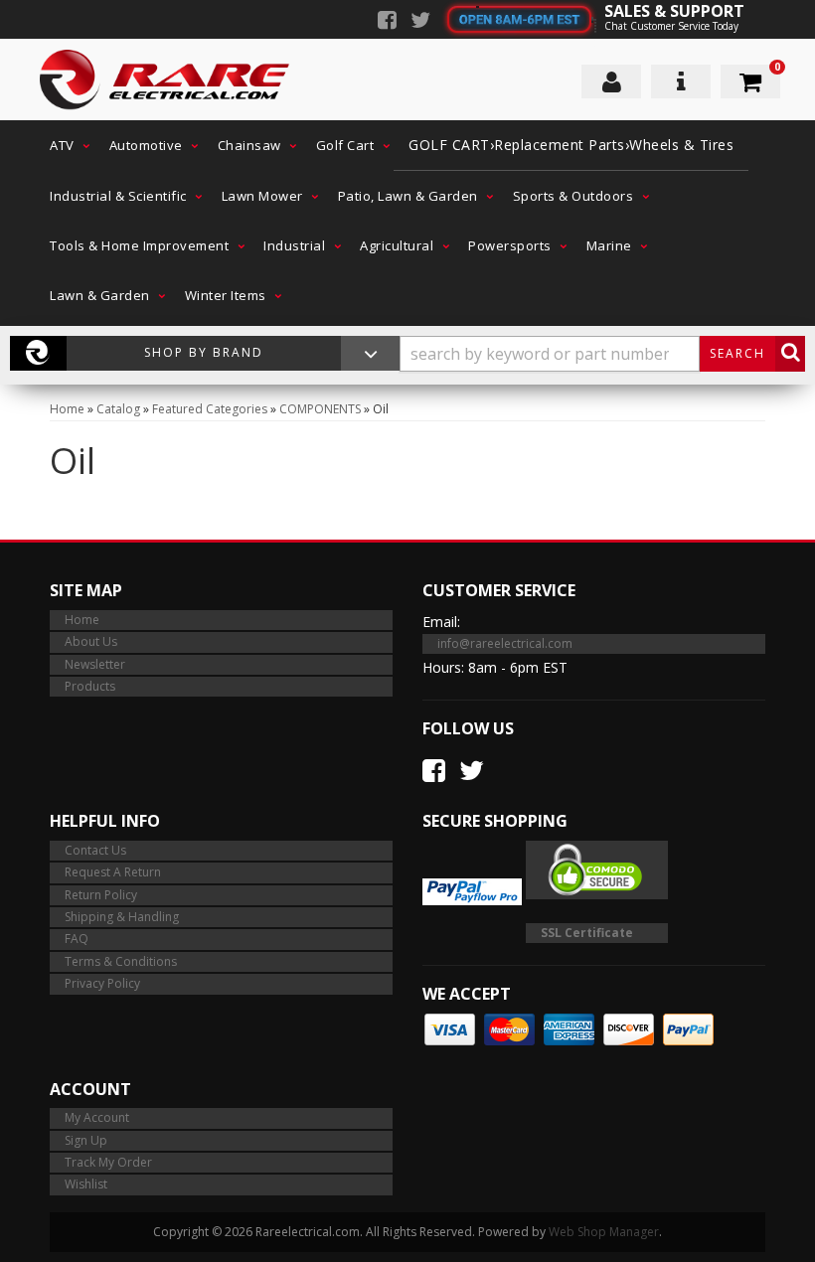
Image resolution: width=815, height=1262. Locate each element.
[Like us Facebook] (387, 22)
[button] (64, 145)
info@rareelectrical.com (504, 643)
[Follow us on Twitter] (420, 22)
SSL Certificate (587, 932)
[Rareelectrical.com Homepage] (165, 80)
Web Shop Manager (604, 1231)
